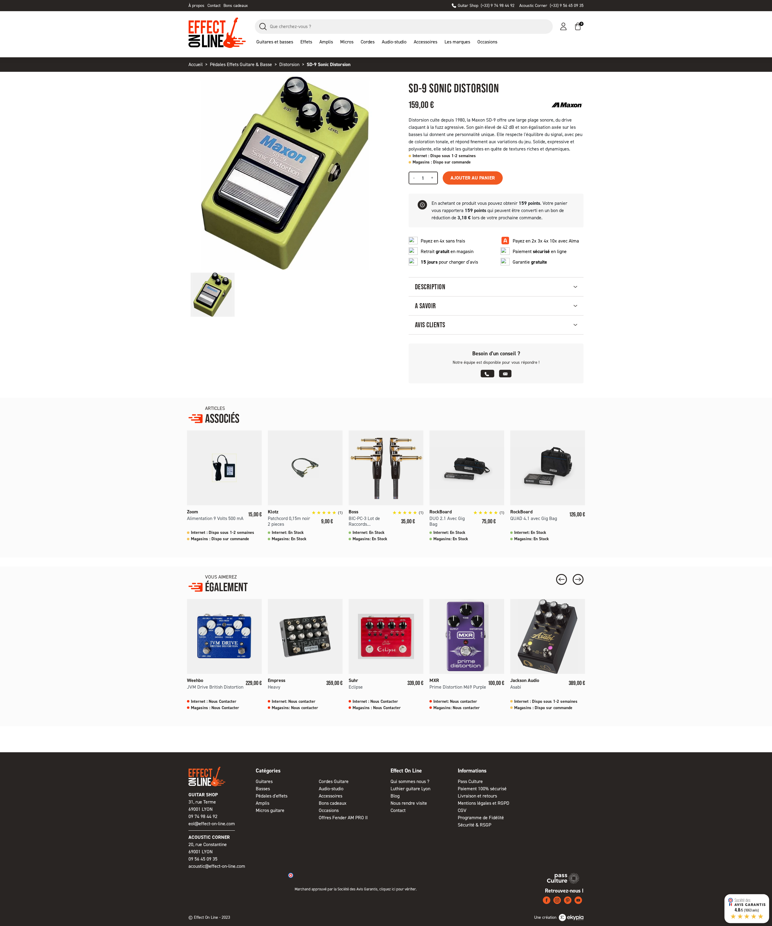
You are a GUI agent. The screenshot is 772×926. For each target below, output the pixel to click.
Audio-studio (331, 788)
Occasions (329, 810)
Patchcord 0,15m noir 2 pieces (289, 521)
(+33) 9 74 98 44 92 (486, 5)
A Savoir (425, 306)
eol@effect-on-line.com (211, 823)
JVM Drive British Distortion (215, 687)
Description (430, 287)
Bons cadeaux (235, 5)
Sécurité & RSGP (474, 825)
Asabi (515, 687)
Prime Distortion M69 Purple (457, 687)
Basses (263, 788)
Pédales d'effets (271, 796)
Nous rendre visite (409, 803)
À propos (196, 5)
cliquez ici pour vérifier (397, 889)
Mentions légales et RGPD (483, 803)
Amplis (262, 803)
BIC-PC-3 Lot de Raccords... (364, 521)
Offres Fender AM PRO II (343, 817)
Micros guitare (270, 810)
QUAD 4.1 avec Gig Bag (533, 518)
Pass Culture (470, 781)
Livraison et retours (477, 796)
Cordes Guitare (334, 781)
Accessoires (330, 796)
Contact (213, 5)
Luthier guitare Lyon (410, 788)
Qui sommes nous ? (410, 781)
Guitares (264, 781)
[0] (578, 26)
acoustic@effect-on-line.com (216, 866)
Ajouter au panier (473, 178)
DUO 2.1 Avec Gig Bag (447, 521)
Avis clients (430, 325)
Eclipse (356, 687)
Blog (395, 796)
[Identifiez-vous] (563, 26)
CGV (462, 810)
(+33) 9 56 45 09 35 (551, 5)
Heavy (274, 687)
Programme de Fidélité (481, 817)
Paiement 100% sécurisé (482, 788)
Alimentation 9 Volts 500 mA (215, 518)
